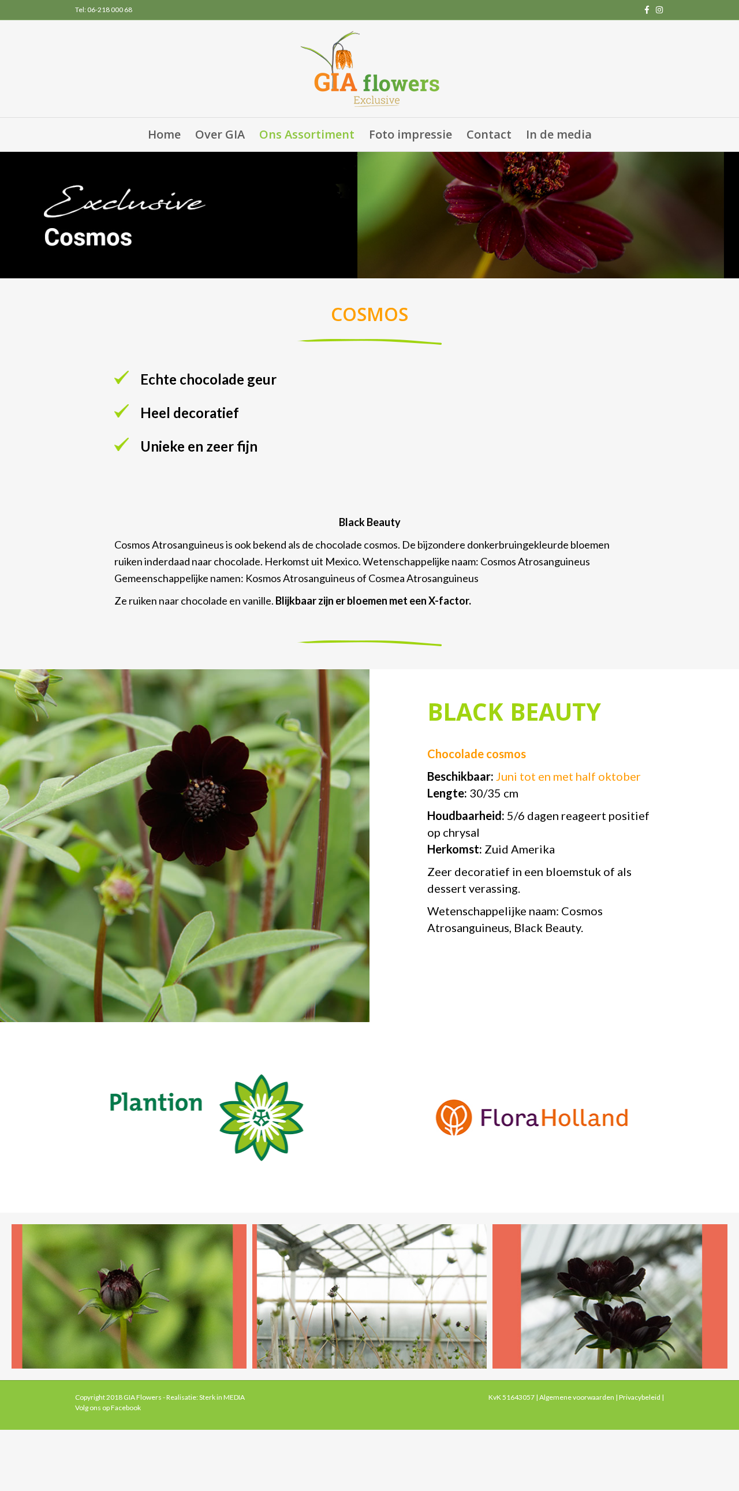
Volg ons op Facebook (108, 1407)
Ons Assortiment (306, 134)
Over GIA (220, 134)
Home (164, 134)
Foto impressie (410, 134)
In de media (559, 134)
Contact (489, 134)
